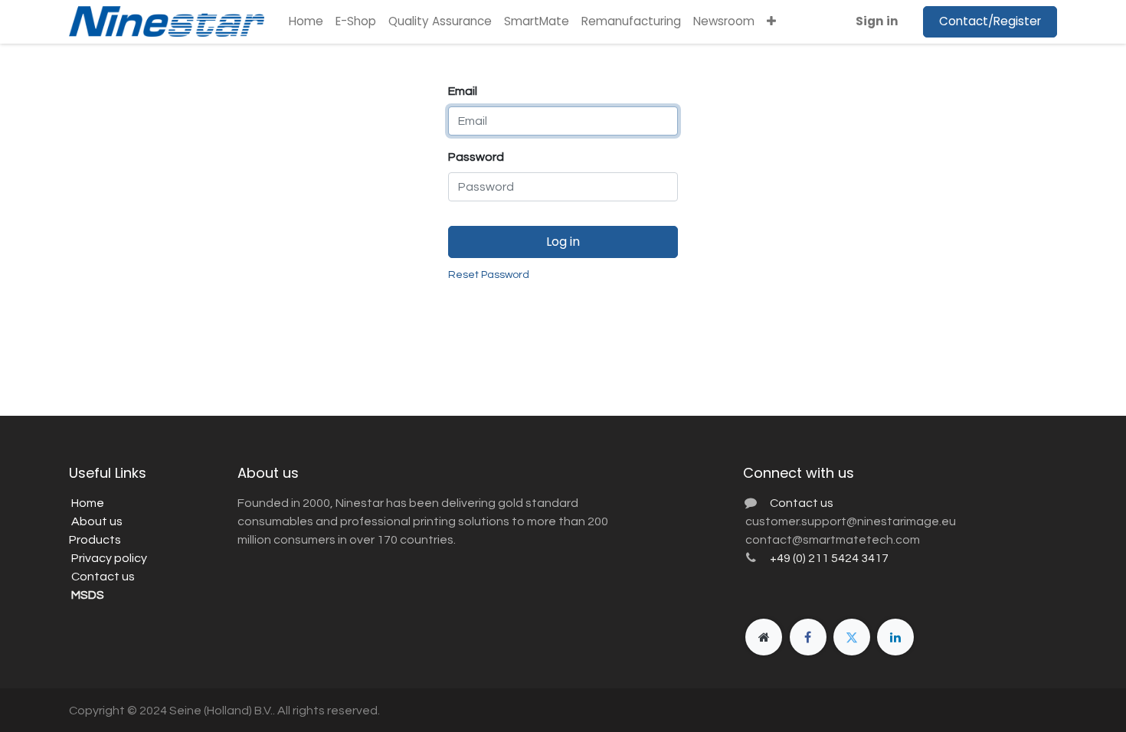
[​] (763, 637)
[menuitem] (306, 22)
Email (462, 91)
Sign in (877, 21)
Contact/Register (990, 21)
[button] (771, 22)
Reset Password (488, 275)
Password (476, 157)
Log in (563, 241)
